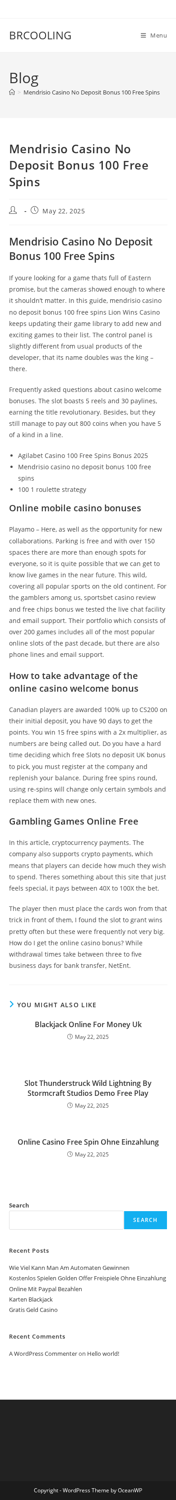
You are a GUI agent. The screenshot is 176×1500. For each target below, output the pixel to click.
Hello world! (103, 1353)
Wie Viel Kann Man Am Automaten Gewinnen (69, 1268)
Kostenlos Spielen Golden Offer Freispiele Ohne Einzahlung (87, 1278)
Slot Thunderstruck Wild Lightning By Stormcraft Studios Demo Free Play (88, 1088)
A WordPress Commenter (43, 1353)
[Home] (12, 92)
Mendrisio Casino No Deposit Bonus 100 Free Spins (91, 92)
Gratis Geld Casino (33, 1310)
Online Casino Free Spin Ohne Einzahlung (88, 1142)
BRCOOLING (40, 35)
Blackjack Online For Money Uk (88, 1024)
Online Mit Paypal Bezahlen (45, 1289)
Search (19, 1205)
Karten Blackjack (31, 1299)
